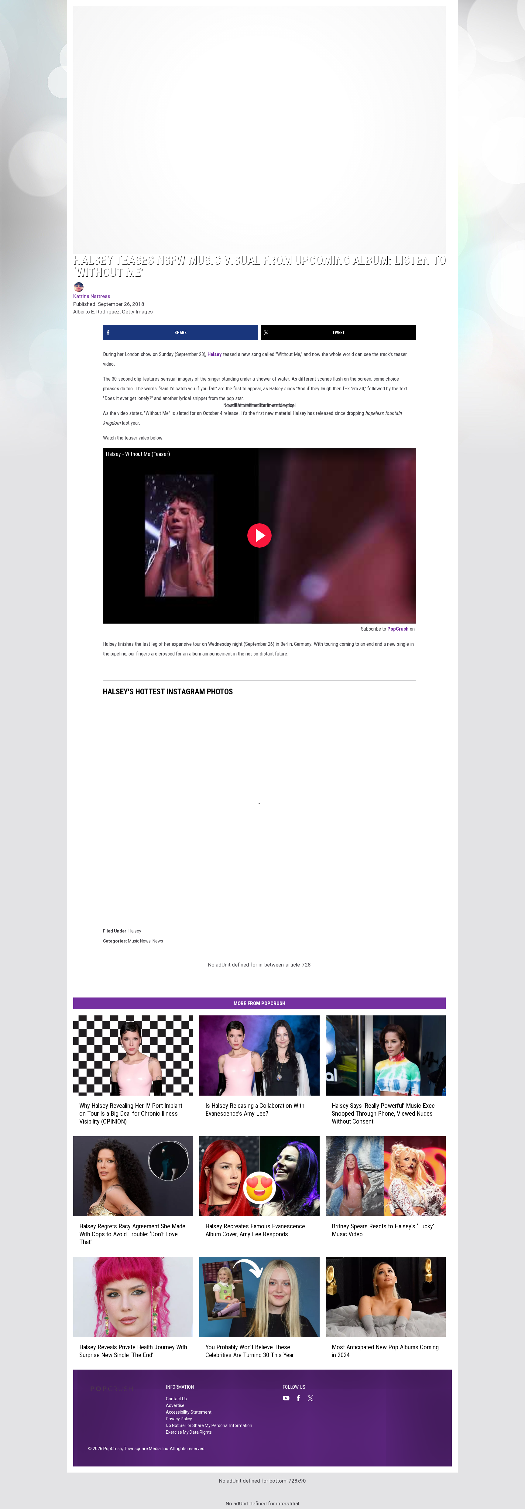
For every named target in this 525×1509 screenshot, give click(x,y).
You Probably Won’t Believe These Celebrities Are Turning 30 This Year (249, 1350)
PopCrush (398, 629)
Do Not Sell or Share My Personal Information (209, 1425)
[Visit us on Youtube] (289, 1398)
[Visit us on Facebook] (301, 1398)
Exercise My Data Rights (189, 1432)
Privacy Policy (179, 1418)
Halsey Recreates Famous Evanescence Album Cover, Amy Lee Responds (255, 1230)
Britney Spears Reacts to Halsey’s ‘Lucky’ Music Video (383, 1230)
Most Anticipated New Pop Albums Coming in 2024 (385, 1350)
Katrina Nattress (91, 296)
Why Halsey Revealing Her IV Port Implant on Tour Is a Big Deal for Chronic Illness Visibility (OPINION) (130, 1113)
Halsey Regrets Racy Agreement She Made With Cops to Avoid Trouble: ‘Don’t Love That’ (132, 1234)
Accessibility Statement (188, 1412)
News (158, 941)
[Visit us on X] (313, 1398)
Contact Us (176, 1398)
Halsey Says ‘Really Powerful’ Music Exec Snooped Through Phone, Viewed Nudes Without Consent (383, 1113)
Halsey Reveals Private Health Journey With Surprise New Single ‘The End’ (133, 1350)
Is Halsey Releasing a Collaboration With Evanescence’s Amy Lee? (254, 1109)
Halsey (215, 354)
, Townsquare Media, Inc (145, 1448)
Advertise (175, 1405)
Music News (139, 941)
